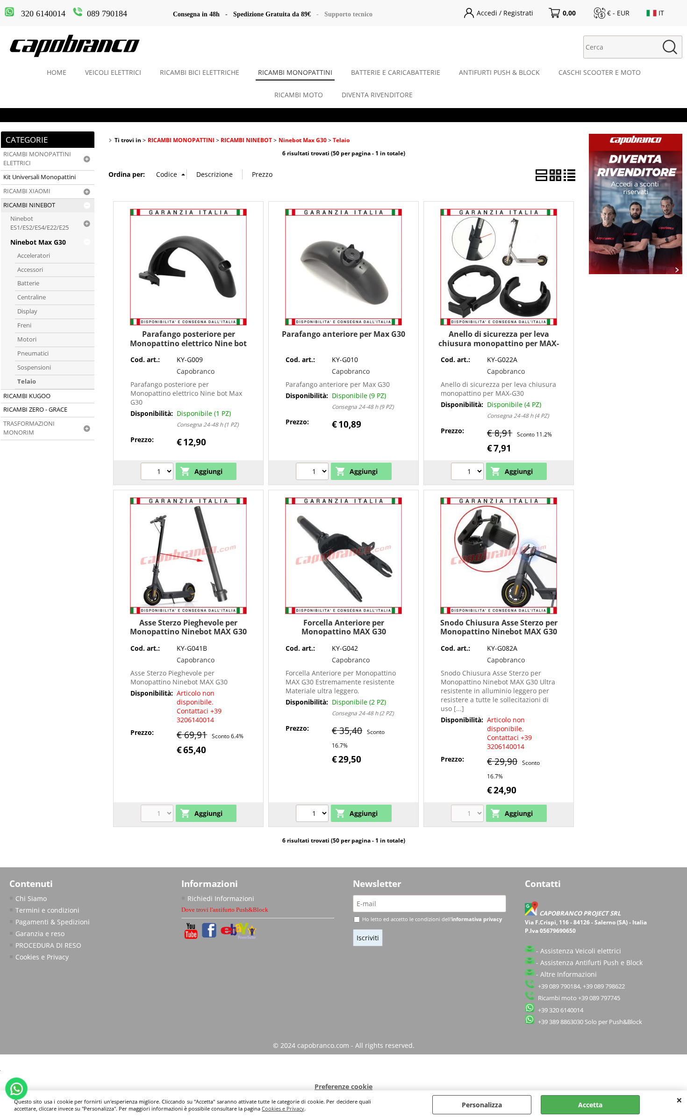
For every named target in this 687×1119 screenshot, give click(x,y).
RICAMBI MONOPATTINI (295, 72)
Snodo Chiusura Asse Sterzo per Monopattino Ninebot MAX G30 (499, 627)
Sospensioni (34, 367)
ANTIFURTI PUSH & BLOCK (499, 72)
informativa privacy (476, 919)
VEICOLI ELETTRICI (113, 72)
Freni (24, 325)
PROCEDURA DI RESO (48, 945)
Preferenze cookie (343, 1086)
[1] (158, 472)
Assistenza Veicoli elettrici (580, 950)
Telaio (26, 381)
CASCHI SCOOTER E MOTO (599, 72)
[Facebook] (209, 934)
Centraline (31, 297)
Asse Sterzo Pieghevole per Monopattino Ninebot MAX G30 (188, 627)
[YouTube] (191, 936)
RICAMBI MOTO (298, 94)
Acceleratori (33, 256)
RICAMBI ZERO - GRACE (35, 410)
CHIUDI (679, 1099)
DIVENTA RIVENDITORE (377, 94)
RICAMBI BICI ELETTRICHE (199, 72)
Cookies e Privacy (283, 1108)
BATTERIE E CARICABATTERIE (395, 72)
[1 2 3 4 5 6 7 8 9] (313, 472)
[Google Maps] (532, 913)
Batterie (28, 283)
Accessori (30, 270)
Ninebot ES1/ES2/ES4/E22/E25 (39, 223)
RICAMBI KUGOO (26, 396)
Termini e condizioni (47, 910)
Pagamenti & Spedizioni (52, 921)
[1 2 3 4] (468, 472)
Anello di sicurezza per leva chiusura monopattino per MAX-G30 (498, 343)
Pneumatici (33, 353)
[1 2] (313, 814)
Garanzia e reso (39, 933)
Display (27, 311)
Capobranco (196, 371)
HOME (56, 72)
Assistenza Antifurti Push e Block (591, 962)
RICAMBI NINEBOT (29, 205)
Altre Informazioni (568, 974)
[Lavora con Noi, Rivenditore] (635, 271)
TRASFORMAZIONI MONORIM (29, 428)
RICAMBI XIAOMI (26, 191)
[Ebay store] (239, 936)
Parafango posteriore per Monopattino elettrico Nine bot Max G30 (188, 343)
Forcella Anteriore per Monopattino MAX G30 (343, 627)
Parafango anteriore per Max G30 (343, 334)
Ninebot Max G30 (38, 242)
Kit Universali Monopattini (39, 177)
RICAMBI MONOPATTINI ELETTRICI (37, 158)
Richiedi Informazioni (220, 898)
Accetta (590, 1104)
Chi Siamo (31, 898)
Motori (26, 339)
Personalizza (482, 1104)
